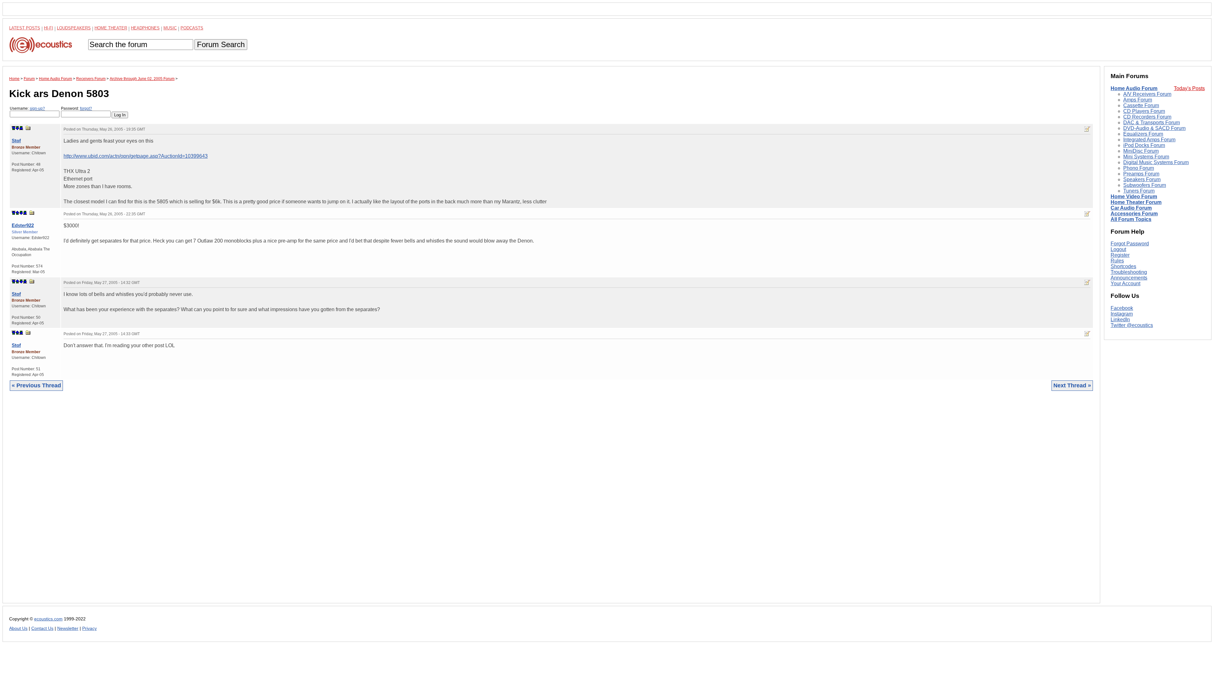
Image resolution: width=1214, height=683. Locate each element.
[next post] (17, 128)
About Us (18, 628)
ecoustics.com (48, 619)
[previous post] (17, 213)
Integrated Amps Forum (1149, 139)
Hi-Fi (48, 28)
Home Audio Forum (1134, 88)
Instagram (1122, 314)
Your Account (1125, 283)
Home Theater (111, 28)
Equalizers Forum (1143, 134)
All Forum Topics (1131, 219)
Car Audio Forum (1131, 208)
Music (170, 28)
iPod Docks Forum (1144, 145)
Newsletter (67, 628)
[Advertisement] (199, 502)
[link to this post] (28, 128)
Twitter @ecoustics (1132, 325)
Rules (1117, 260)
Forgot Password (1130, 243)
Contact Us (42, 628)
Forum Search (221, 44)
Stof (16, 140)
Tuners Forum (1139, 191)
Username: (27, 108)
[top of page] (13, 128)
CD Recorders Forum (1147, 117)
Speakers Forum (1142, 179)
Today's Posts (1189, 88)
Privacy (89, 628)
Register (1120, 255)
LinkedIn (1120, 319)
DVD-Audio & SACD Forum (1154, 128)
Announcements (1129, 277)
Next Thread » (1072, 385)
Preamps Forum (1141, 173)
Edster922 (23, 225)
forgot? (86, 108)
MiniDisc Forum (1141, 151)
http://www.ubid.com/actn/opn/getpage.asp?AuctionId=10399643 (136, 156)
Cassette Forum (1141, 105)
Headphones (145, 28)
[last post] (21, 128)
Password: (76, 108)
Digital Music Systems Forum (1156, 162)
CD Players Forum (1144, 111)
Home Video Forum (1134, 196)
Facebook (1122, 308)
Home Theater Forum (1136, 202)
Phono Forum (1138, 168)
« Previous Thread (36, 385)
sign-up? (37, 108)
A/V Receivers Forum (1147, 94)
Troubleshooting (1129, 272)
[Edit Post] (1087, 129)
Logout (1118, 249)
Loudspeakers (74, 28)
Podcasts (192, 28)
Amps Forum (1137, 99)
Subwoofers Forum (1144, 185)
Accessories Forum (1134, 213)
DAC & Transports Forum (1151, 122)
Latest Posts (24, 28)
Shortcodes (1123, 266)
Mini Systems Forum (1146, 156)
